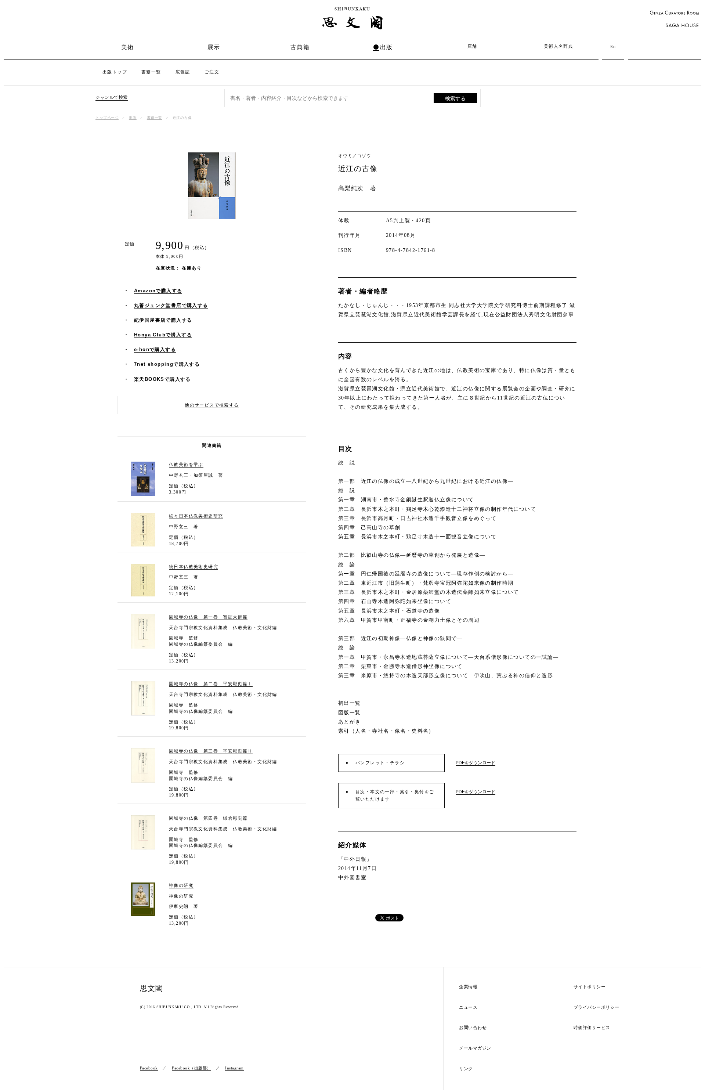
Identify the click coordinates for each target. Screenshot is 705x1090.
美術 (127, 47)
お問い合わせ (473, 1027)
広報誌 (183, 72)
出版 (386, 47)
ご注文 (212, 72)
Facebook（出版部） (191, 1068)
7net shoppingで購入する (167, 364)
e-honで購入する (155, 349)
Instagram (234, 1068)
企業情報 (468, 987)
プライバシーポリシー (596, 1007)
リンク (466, 1068)
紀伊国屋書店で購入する (163, 320)
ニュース (468, 1007)
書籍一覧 (151, 72)
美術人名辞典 (558, 46)
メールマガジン (475, 1048)
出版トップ (114, 72)
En (613, 46)
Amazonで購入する (158, 290)
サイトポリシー (590, 987)
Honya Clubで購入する (163, 335)
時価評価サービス (592, 1027)
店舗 (472, 46)
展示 (213, 47)
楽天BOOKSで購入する (162, 379)
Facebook (149, 1068)
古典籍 (300, 47)
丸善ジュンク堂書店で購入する (171, 305)
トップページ (107, 118)
